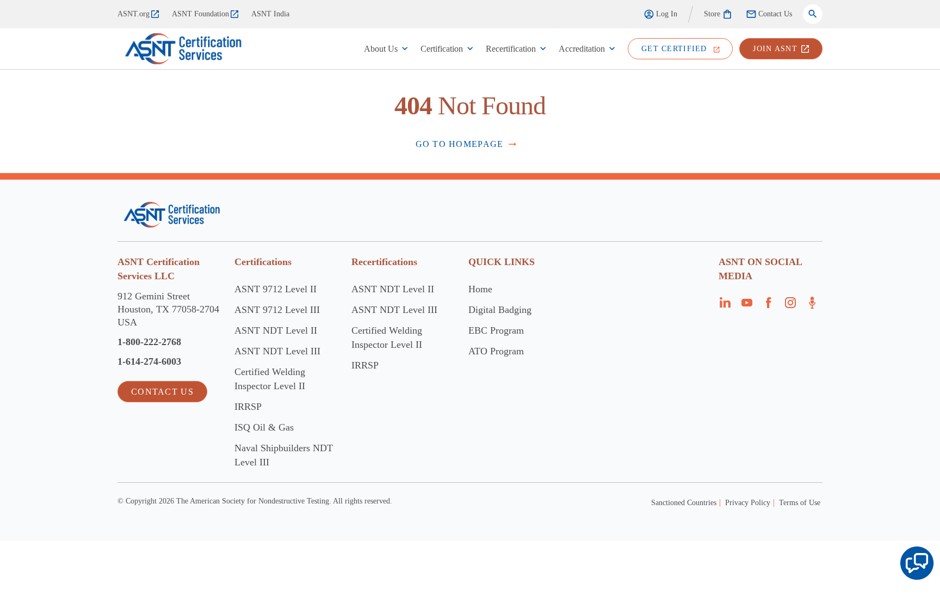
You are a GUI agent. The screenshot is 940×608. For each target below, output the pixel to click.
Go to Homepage (460, 144)
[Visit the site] (172, 214)
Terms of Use (799, 503)
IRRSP (248, 406)
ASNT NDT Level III (277, 351)
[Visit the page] (725, 306)
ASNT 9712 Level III (277, 309)
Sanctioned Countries (683, 503)
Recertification (511, 48)
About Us (381, 48)
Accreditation (582, 48)
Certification (441, 48)
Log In (666, 14)
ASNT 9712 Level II (275, 289)
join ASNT (775, 49)
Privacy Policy (747, 503)
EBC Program (496, 330)
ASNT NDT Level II (275, 330)
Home (480, 289)
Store (712, 14)
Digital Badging (499, 309)
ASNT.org (134, 14)
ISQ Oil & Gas (264, 427)
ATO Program (496, 351)
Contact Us (775, 14)
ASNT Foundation (200, 14)
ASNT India (270, 14)
